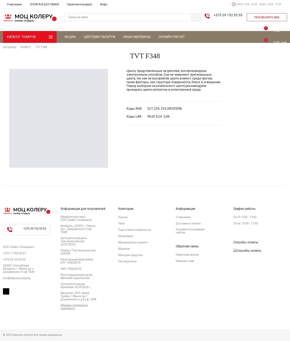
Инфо (103, 4)
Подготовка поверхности (134, 229)
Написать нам (185, 261)
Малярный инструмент (133, 242)
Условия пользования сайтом (190, 231)
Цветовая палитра (99, 37)
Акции (70, 37)
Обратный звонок (187, 254)
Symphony (9, 47)
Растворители (127, 261)
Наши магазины (137, 37)
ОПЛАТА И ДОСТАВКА (44, 4)
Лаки (121, 223)
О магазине (14, 4)
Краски (122, 217)
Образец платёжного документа (74, 307)
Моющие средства (130, 255)
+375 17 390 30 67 (14, 253)
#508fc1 (25, 47)
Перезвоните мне (267, 17)
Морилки (124, 248)
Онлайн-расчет (172, 37)
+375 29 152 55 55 (228, 15)
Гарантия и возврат (79, 4)
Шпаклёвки (125, 236)
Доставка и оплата (188, 223)
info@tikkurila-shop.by (17, 278)
